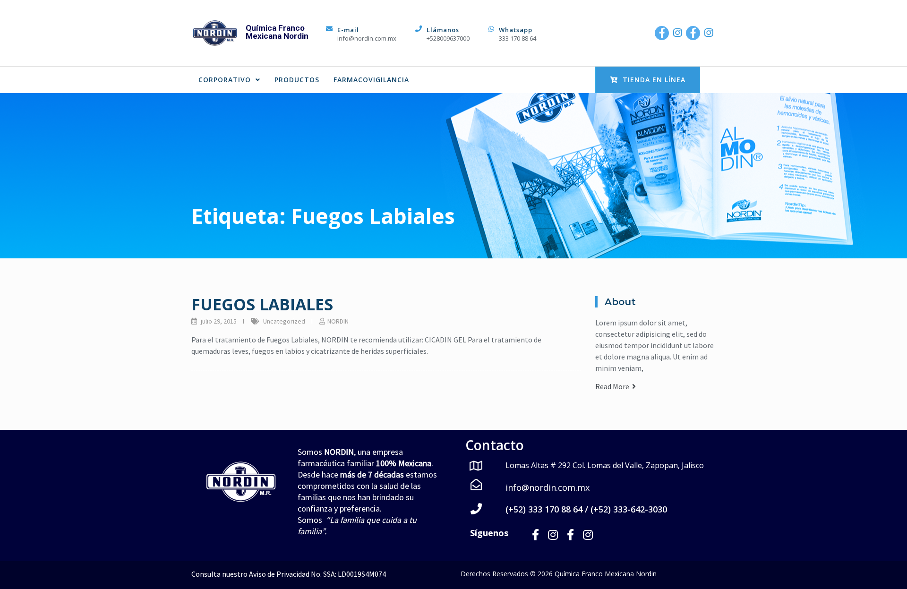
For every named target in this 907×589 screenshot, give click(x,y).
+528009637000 (448, 38)
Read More (613, 386)
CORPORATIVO (224, 79)
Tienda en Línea (654, 79)
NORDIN (338, 321)
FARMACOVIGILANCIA (371, 79)
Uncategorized (284, 321)
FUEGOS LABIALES (262, 304)
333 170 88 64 (517, 38)
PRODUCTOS (296, 79)
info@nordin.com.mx (366, 38)
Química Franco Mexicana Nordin (277, 32)
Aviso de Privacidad (279, 574)
